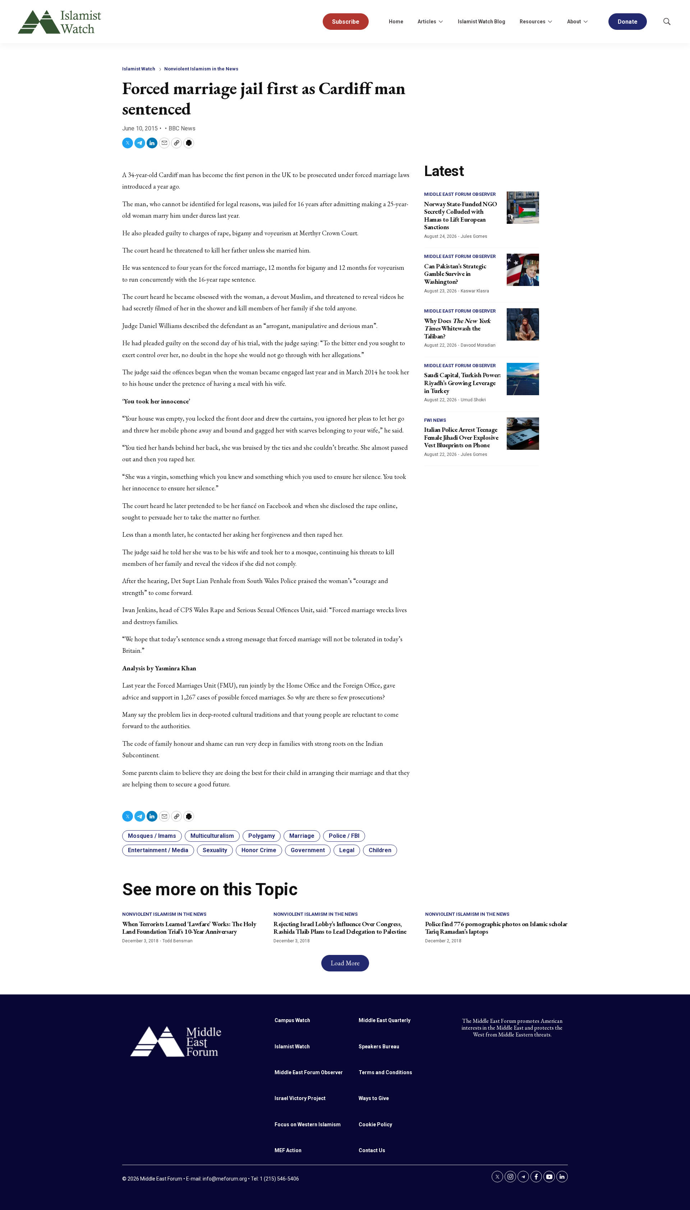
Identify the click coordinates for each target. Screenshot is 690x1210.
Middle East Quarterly (384, 1020)
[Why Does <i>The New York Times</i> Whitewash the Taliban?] (523, 324)
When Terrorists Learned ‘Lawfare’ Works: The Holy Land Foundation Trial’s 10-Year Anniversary (189, 928)
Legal (346, 850)
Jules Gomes (474, 236)
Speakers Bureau (379, 1046)
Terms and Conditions (385, 1072)
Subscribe (345, 21)
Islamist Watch (138, 68)
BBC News (182, 128)
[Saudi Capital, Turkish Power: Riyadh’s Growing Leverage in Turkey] (523, 379)
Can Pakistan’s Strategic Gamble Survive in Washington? (455, 274)
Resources (533, 21)
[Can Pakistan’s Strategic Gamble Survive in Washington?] (523, 270)
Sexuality (215, 850)
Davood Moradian (478, 345)
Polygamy (261, 835)
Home (396, 21)
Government (308, 850)
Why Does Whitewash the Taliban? (457, 328)
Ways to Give (374, 1098)
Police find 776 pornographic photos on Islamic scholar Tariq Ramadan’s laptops (496, 928)
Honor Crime (259, 850)
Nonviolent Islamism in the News (201, 68)
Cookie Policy (375, 1124)
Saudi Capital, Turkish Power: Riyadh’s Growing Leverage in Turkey (462, 382)
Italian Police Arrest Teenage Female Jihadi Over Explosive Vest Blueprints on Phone (461, 437)
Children (380, 850)
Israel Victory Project (300, 1098)
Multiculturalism (212, 835)
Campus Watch (292, 1020)
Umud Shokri (473, 399)
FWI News (435, 420)
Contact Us (372, 1150)
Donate (628, 21)
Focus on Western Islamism (308, 1124)
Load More (345, 963)
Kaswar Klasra (475, 291)
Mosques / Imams (152, 835)
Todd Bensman (177, 940)
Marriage (301, 835)
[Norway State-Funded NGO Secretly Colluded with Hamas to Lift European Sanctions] (523, 207)
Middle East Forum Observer (460, 194)
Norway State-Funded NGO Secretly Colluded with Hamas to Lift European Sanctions (460, 215)
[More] (440, 21)
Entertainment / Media (158, 850)
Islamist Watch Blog (481, 21)
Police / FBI (344, 835)
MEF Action (288, 1150)
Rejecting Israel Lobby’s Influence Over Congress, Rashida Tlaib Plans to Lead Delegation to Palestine (339, 928)
